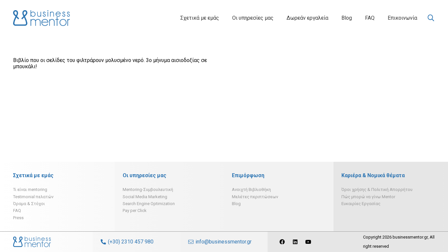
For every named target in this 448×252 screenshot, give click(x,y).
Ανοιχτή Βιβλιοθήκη (251, 189)
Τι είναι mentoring (30, 189)
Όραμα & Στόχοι (29, 203)
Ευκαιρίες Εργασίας (360, 203)
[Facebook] (282, 241)
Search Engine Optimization (149, 203)
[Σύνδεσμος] (41, 18)
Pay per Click (135, 210)
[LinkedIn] (295, 241)
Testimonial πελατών (33, 196)
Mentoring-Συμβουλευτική (148, 189)
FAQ (17, 210)
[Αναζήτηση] (431, 18)
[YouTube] (308, 241)
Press (18, 217)
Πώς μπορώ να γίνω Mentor (368, 196)
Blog (236, 203)
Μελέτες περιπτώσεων (255, 196)
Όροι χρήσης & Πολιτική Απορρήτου (377, 189)
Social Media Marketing (145, 196)
